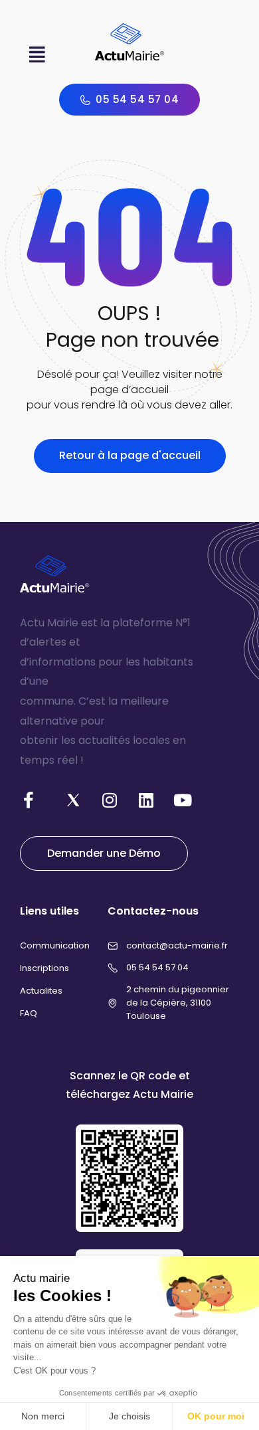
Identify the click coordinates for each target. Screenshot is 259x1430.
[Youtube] (182, 799)
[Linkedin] (146, 799)
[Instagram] (109, 799)
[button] (37, 54)
